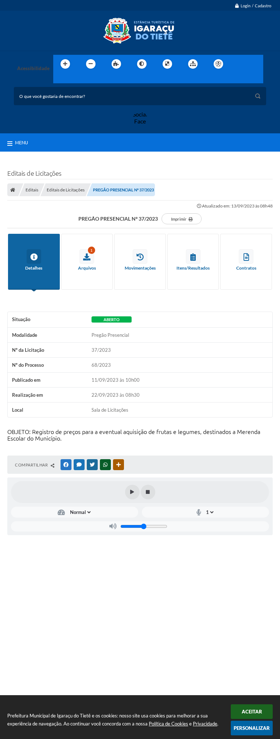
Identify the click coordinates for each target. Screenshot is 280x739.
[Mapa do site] (193, 64)
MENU (21, 142)
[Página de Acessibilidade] (218, 64)
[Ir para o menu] (255, 64)
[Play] (132, 492)
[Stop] (148, 492)
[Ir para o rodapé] (76, 79)
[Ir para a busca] (60, 79)
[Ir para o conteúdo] (239, 64)
